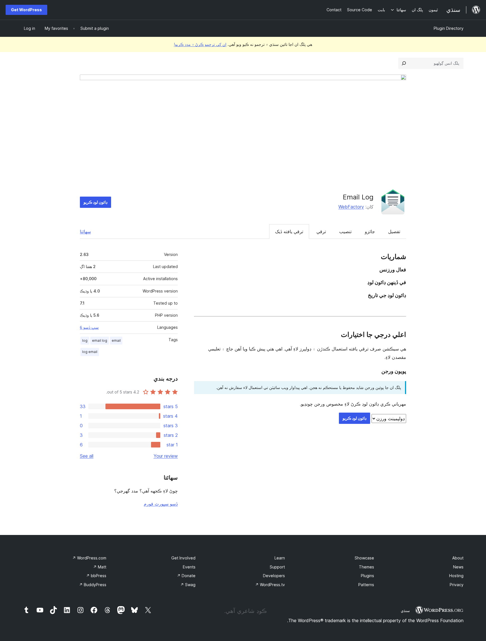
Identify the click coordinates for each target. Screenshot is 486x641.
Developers (274, 575)
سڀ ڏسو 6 (89, 327)
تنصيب (345, 231)
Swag (187, 584)
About (458, 557)
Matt (99, 566)
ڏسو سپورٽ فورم (161, 504)
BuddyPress (92, 584)
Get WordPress (26, 9)
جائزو (370, 231)
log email (89, 352)
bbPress (96, 575)
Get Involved (183, 557)
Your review (166, 456)
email (116, 340)
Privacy (457, 584)
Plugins (367, 575)
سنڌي (405, 610)
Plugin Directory (449, 28)
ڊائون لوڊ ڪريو (95, 202)
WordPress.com (89, 557)
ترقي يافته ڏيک (289, 231)
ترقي (321, 231)
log (84, 340)
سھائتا (85, 231)
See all (86, 456)
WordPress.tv (270, 584)
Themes (366, 566)
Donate (186, 575)
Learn (279, 557)
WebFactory (351, 207)
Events (189, 566)
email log (99, 340)
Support (277, 566)
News (458, 566)
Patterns (366, 584)
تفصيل (394, 231)
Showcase (364, 557)
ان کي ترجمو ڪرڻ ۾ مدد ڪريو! (200, 44)
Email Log (358, 197)
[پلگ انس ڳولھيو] (404, 63)
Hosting (456, 575)
